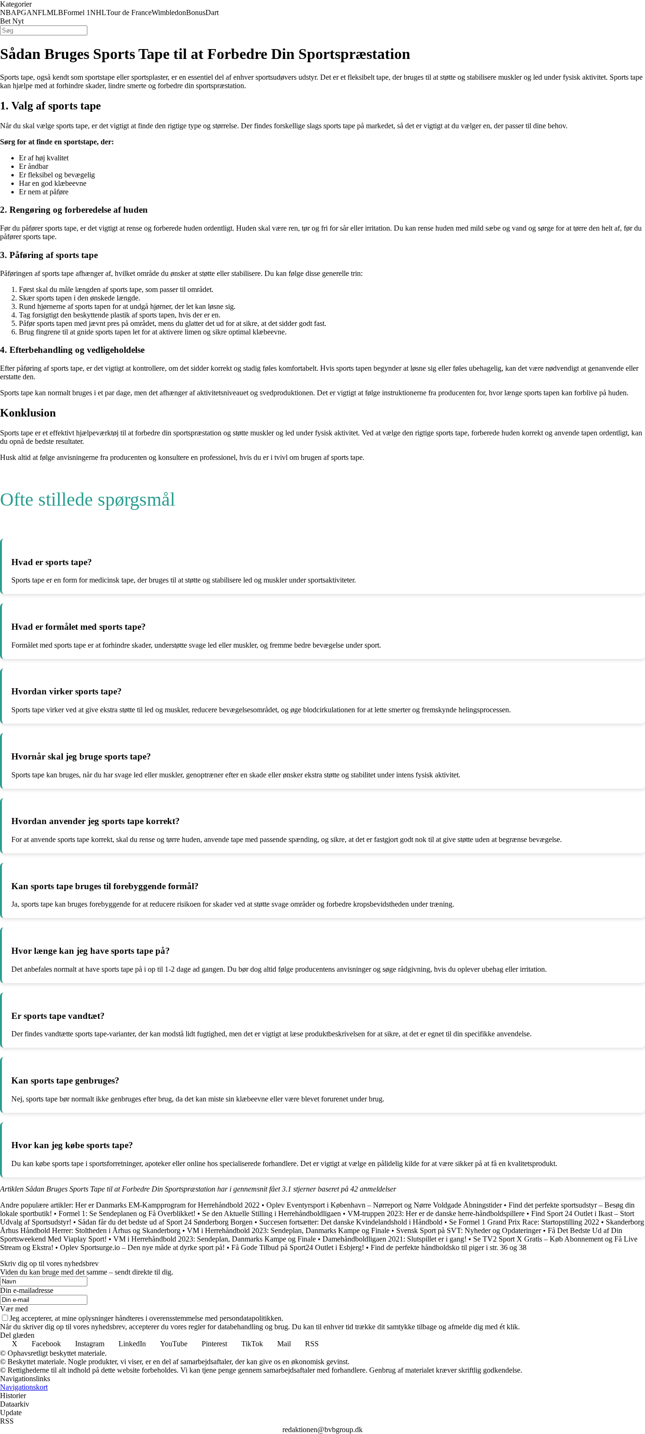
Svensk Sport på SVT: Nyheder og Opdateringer (468, 1230)
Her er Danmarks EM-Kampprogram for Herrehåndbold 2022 (167, 1205)
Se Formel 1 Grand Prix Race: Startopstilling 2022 (524, 1222)
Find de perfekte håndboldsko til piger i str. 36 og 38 (448, 1247)
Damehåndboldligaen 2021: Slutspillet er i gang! (394, 1239)
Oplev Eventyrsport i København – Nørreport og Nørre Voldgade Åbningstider (384, 1205)
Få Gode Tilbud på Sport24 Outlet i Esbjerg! (297, 1247)
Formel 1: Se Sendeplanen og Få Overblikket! (127, 1213)
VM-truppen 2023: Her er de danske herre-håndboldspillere (436, 1213)
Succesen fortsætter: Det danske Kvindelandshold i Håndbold (350, 1222)
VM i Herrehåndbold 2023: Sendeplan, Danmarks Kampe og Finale (288, 1230)
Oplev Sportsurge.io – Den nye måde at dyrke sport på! (142, 1247)
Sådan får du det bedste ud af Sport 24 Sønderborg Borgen (165, 1222)
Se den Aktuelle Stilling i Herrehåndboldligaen (271, 1213)
